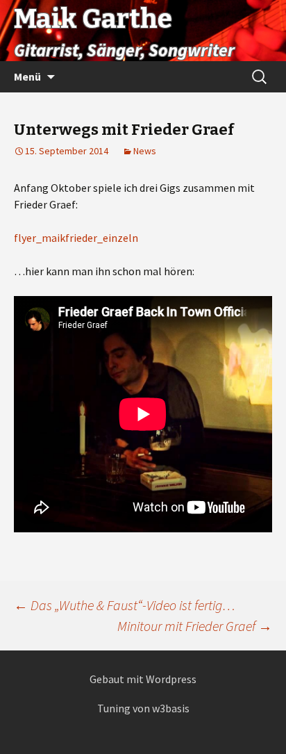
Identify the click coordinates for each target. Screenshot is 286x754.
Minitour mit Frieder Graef (194, 625)
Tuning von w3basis (143, 708)
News (144, 151)
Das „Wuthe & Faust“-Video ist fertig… (124, 605)
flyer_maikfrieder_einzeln (76, 238)
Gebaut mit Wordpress (143, 679)
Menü (27, 76)
